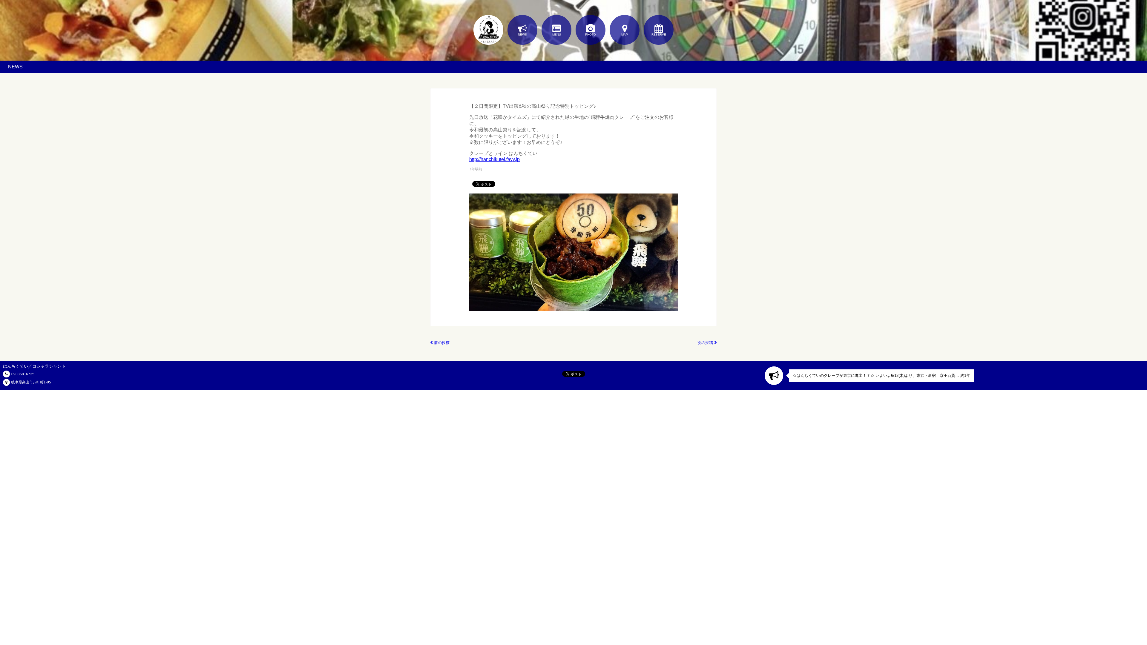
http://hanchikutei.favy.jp (494, 159)
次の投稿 (705, 342)
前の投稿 (441, 342)
